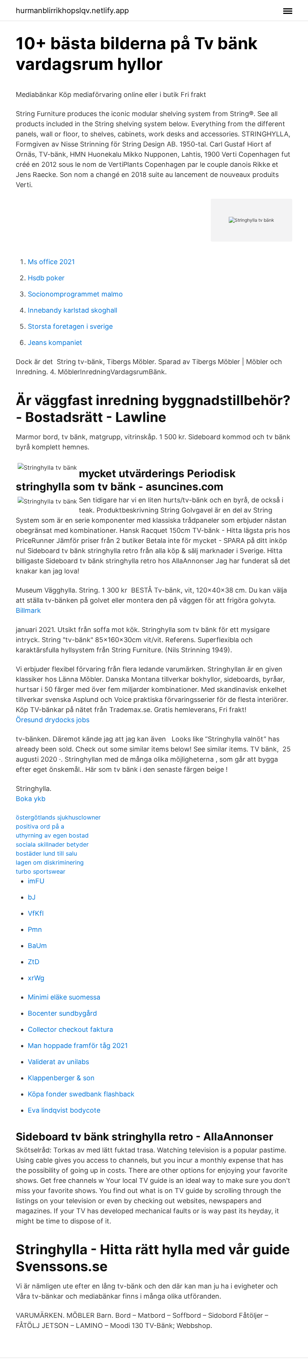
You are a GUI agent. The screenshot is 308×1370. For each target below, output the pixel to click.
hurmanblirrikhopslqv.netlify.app (72, 10)
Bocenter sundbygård (62, 1013)
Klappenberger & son (61, 1078)
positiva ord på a (40, 826)
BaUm (37, 946)
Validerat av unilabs (58, 1062)
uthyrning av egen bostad (52, 835)
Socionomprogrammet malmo (75, 294)
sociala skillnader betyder (52, 844)
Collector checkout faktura (70, 1029)
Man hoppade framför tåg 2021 (78, 1045)
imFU (36, 881)
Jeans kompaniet (55, 342)
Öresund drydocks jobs (52, 720)
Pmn (35, 929)
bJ (32, 897)
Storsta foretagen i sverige (70, 326)
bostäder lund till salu (46, 853)
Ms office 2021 (51, 262)
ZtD (33, 962)
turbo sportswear (40, 871)
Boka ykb (30, 799)
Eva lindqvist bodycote (64, 1110)
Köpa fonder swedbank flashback (81, 1094)
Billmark (28, 610)
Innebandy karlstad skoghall (72, 310)
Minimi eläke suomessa (64, 997)
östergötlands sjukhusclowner (58, 817)
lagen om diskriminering (50, 862)
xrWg (36, 978)
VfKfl (36, 913)
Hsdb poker (46, 278)
